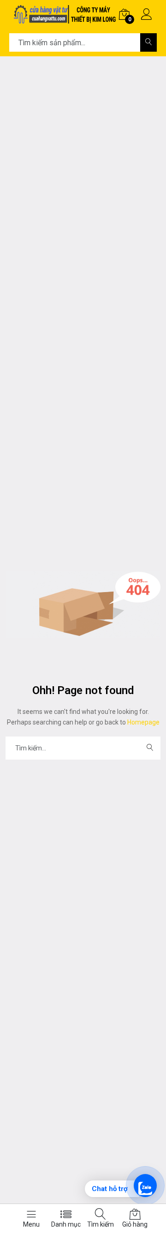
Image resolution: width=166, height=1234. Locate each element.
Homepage (143, 722)
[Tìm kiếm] (148, 42)
